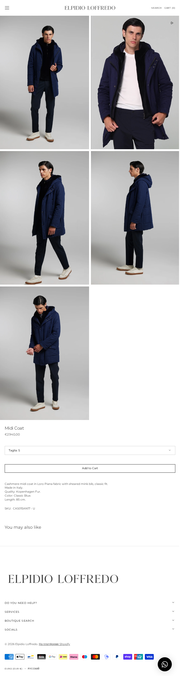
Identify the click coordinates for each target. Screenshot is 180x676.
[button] (7, 8)
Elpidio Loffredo (26, 636)
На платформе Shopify (54, 636)
